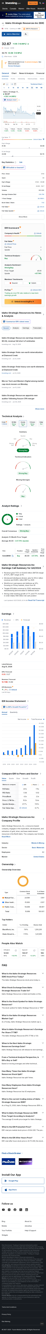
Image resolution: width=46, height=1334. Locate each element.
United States (38, 857)
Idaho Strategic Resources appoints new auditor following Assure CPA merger (20, 397)
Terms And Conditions (9, 1307)
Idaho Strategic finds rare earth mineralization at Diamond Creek (22, 354)
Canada (13, 9)
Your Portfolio (7, 1230)
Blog (3, 1221)
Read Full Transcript (36, 600)
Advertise (28, 1226)
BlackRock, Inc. (8, 929)
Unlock (24, 808)
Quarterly (13, 712)
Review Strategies (14, 66)
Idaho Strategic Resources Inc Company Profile (18, 819)
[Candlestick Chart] (4, 84)
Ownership (21, 79)
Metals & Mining (37, 843)
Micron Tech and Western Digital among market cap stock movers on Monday (23, 382)
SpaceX (24, 950)
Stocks (5, 9)
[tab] (14, 423)
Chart (14, 73)
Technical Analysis (12, 416)
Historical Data (32, 79)
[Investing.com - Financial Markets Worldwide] (13, 3)
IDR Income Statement (14, 701)
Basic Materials (38, 847)
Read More (6, 837)
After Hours (30, 9)
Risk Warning (6, 1321)
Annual (4, 712)
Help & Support (30, 1230)
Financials (40, 73)
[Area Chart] (7, 84)
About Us (28, 1221)
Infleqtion (7, 950)
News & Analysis (26, 73)
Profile (13, 79)
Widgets (5, 1235)
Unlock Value (37, 139)
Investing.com (6, 373)
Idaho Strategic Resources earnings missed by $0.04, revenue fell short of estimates (22, 339)
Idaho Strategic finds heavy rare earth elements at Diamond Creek (23, 368)
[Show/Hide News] (15, 84)
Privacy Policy (6, 1314)
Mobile (4, 1226)
